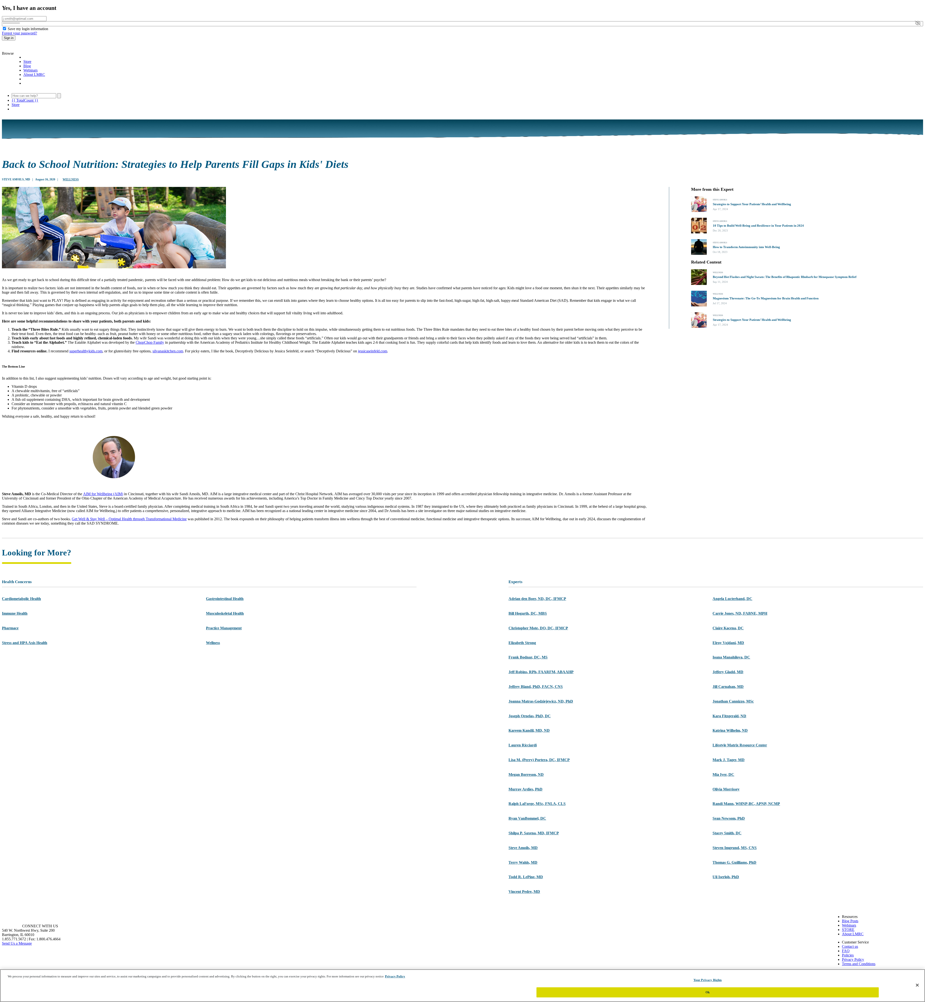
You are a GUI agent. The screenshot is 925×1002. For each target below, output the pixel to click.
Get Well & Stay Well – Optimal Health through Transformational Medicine (129, 519)
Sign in (8, 38)
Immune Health (14, 613)
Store (27, 61)
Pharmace (10, 628)
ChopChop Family (150, 342)
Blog (27, 66)
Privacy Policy (853, 959)
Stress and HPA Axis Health (24, 643)
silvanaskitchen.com (167, 351)
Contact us (850, 946)
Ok (708, 992)
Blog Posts (850, 921)
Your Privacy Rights (708, 980)
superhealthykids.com (85, 351)
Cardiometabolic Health (21, 599)
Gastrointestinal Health (225, 599)
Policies (848, 955)
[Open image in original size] (29, 49)
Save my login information (28, 29)
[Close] (917, 985)
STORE (848, 930)
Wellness (71, 179)
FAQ (846, 951)
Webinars (30, 70)
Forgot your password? (19, 33)
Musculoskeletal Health (225, 613)
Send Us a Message (17, 943)
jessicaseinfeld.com (372, 351)
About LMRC (34, 75)
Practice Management (224, 628)
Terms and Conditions (858, 964)
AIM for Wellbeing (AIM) (103, 494)
